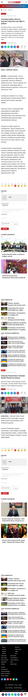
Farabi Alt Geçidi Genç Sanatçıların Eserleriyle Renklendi (13, 276)
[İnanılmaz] (22, 183)
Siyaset (4, 653)
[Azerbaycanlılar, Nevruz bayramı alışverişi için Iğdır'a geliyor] (14, 58)
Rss (6, 684)
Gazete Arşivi (13, 664)
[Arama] (26, 2)
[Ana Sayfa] (1, 10)
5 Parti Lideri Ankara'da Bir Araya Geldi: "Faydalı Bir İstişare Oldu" (13, 541)
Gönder (5, 228)
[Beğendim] (2, 183)
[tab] (5, 205)
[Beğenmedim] (12, 183)
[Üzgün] (25, 183)
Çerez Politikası (9, 687)
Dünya (3, 647)
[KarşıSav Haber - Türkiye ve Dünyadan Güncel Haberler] (14, 2)
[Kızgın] (15, 183)
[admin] (16, 679)
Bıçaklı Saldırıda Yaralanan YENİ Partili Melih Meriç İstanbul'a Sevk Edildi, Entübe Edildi (13, 520)
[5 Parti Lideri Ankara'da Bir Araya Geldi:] (14, 531)
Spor (16, 653)
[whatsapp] (8, 47)
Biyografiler (4, 662)
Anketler (3, 667)
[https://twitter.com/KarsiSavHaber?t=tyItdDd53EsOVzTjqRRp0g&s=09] (5, 679)
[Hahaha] (18, 183)
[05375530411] (14, 679)
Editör (10, 197)
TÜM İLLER (10, 9)
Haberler (5, 9)
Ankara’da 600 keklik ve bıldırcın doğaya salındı (13, 255)
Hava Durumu (4, 669)
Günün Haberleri (14, 659)
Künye (16, 684)
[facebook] (2, 47)
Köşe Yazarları (4, 659)
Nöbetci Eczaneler (5, 673)
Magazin (4, 651)
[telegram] (11, 47)
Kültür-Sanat (18, 649)
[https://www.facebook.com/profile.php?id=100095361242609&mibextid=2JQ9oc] (2, 679)
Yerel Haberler (13, 657)
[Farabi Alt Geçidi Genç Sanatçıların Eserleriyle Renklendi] (14, 266)
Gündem (4, 649)
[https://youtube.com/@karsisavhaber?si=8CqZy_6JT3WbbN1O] (11, 679)
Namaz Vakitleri (5, 675)
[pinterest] (18, 47)
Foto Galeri (3, 655)
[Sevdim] (9, 183)
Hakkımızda (11, 684)
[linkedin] (15, 47)
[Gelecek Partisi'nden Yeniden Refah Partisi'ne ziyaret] (14, 405)
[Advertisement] (14, 289)
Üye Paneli (13, 655)
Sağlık (16, 651)
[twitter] (5, 47)
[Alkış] (5, 183)
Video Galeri (4, 657)
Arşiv (11, 662)
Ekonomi (17, 647)
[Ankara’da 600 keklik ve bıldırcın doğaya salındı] (14, 245)
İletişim (20, 684)
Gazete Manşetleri (5, 671)
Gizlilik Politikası (18, 687)
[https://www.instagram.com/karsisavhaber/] (8, 679)
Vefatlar (3, 664)
